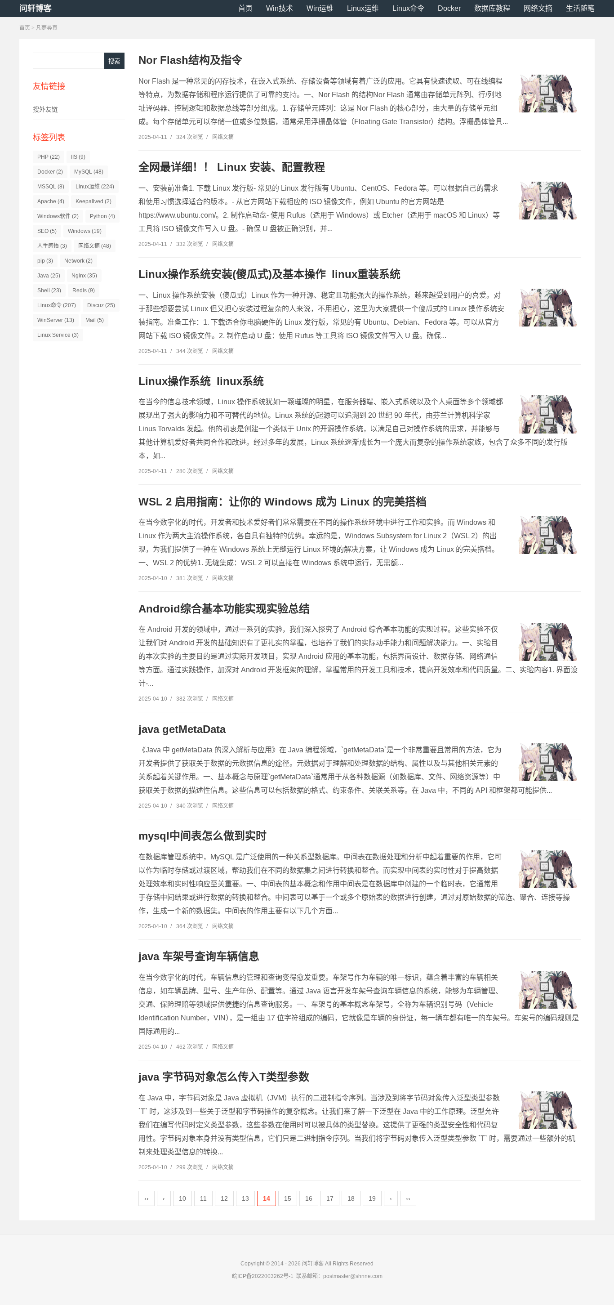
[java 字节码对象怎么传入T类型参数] (547, 1110)
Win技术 (279, 8)
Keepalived (93, 201)
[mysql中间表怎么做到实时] (547, 869)
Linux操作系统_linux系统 (201, 381)
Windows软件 (58, 216)
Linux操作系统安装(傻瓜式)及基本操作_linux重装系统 (269, 274)
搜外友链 (45, 109)
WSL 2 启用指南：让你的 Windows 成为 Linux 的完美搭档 (282, 502)
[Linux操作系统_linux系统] (547, 414)
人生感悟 (52, 246)
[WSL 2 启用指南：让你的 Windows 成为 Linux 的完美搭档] (547, 535)
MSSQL (50, 186)
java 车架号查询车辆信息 (198, 956)
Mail (94, 320)
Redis (83, 290)
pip (45, 261)
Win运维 (320, 8)
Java (48, 276)
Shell (49, 290)
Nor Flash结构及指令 (190, 60)
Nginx (84, 276)
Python (102, 216)
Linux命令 (408, 8)
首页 (245, 8)
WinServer (55, 320)
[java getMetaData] (547, 762)
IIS (78, 157)
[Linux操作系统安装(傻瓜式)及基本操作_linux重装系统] (547, 307)
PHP (48, 157)
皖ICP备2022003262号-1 (263, 1276)
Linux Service (58, 335)
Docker (449, 8)
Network (78, 261)
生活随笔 (580, 8)
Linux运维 (363, 8)
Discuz (101, 305)
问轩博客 (35, 8)
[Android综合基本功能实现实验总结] (547, 642)
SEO (47, 231)
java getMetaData (182, 729)
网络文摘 (538, 8)
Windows (85, 231)
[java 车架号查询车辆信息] (547, 990)
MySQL (88, 172)
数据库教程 (492, 8)
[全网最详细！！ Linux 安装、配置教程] (547, 200)
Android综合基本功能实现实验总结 (224, 609)
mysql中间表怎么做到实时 (202, 836)
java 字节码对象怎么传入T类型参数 (223, 1077)
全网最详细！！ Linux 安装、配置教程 (231, 167)
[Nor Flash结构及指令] (547, 93)
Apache (50, 201)
